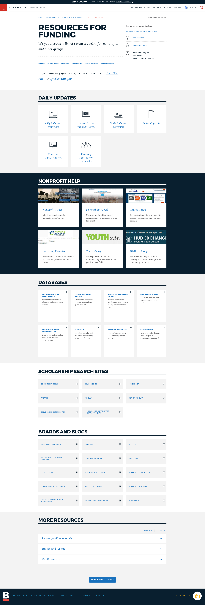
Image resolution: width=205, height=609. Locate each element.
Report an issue (183, 596)
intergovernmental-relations (70, 18)
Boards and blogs (91, 63)
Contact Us (99, 596)
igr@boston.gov (61, 79)
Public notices (164, 7)
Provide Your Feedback (102, 580)
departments (50, 18)
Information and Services (142, 7)
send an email (140, 45)
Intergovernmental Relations (142, 31)
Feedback (178, 7)
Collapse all (161, 530)
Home (40, 18)
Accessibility (83, 596)
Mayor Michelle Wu (37, 7)
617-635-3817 (138, 37)
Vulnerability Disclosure (43, 596)
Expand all (148, 530)
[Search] (200, 7)
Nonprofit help (53, 63)
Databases (65, 63)
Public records (66, 596)
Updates (41, 63)
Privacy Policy (20, 596)
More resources (107, 63)
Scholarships (77, 63)
